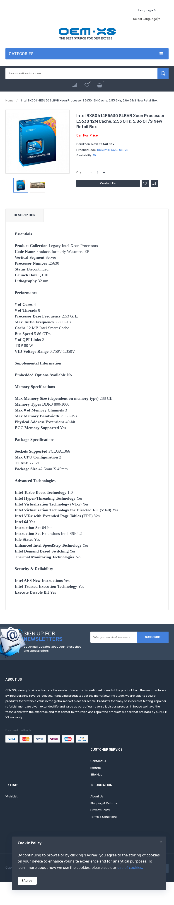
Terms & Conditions (103, 816)
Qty (78, 172)
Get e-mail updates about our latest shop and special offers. (53, 649)
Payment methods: (18, 730)
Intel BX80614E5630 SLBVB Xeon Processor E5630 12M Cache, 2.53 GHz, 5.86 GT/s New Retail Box (89, 100)
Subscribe (153, 637)
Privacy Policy (100, 810)
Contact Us (108, 183)
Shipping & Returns (103, 803)
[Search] (163, 73)
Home (9, 100)
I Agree (27, 880)
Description (25, 215)
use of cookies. (130, 867)
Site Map (96, 774)
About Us (96, 796)
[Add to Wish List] (145, 183)
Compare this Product (154, 183)
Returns (96, 767)
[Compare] (74, 85)
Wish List (11, 796)
